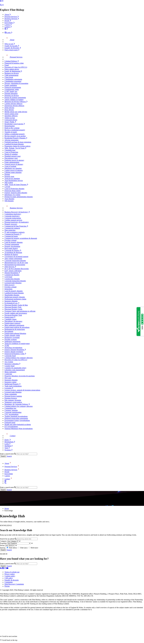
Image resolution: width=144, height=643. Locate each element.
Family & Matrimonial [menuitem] (12, 71)
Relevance (34, 548)
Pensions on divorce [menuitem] (11, 95)
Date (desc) (12, 548)
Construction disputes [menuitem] (12, 279)
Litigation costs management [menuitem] (14, 370)
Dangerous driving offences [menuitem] (14, 106)
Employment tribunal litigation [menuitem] (15, 333)
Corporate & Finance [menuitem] (12, 250)
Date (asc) (24, 548)
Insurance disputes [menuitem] (11, 301)
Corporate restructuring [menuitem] (12, 218)
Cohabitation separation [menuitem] (12, 81)
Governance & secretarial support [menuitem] (16, 256)
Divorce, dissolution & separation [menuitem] (16, 83)
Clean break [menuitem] (8, 77)
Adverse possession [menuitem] (11, 140)
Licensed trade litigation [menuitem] (12, 283)
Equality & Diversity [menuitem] (12, 48)
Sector (2, 545)
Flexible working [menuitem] (10, 339)
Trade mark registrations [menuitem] (13, 386)
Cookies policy (9, 576)
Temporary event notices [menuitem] (13, 402)
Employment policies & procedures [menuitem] (16, 327)
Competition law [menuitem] (10, 408)
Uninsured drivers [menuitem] (10, 120)
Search (9, 456)
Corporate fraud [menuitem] (10, 356)
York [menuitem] (6, 448)
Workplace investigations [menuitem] (13, 348)
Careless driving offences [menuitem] (13, 104)
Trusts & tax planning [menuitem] (12, 178)
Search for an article (7, 539)
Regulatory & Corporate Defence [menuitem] (16, 404)
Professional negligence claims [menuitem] (15, 299)
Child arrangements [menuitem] (11, 75)
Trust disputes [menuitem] (9, 199)
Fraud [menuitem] (6, 65)
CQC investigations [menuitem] (11, 414)
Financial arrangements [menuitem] (12, 87)
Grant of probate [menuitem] (10, 166)
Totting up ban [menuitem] (9, 118)
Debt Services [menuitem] (9, 267)
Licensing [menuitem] (8, 388)
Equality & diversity (11, 580)
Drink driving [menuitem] (9, 108)
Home (6, 509)
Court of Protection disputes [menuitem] (14, 189)
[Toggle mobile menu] (1, 1)
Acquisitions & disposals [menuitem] (13, 252)
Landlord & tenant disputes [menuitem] (14, 144)
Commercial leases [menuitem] (11, 236)
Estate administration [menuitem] (11, 162)
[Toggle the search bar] (5, 483)
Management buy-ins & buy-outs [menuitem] (16, 263)
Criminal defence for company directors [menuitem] (18, 358)
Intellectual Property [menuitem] (11, 384)
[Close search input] (3, 5)
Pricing (7, 586)
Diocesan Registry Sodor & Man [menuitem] (16, 305)
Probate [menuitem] (7, 174)
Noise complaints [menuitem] (10, 394)
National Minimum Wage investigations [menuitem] (18, 428)
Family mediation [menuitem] (10, 85)
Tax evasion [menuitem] (8, 362)
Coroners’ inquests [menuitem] (11, 410)
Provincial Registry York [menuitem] (13, 315)
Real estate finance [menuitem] (11, 248)
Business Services (10, 470)
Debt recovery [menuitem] (9, 285)
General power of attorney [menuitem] (13, 164)
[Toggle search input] (1, 5)
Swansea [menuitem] (7, 450)
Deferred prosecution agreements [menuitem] (16, 418)
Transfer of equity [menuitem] (10, 132)
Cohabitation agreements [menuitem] (13, 79)
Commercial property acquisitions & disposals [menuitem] (20, 238)
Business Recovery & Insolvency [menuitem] (16, 212)
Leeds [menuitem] (6, 444)
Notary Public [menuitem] (9, 122)
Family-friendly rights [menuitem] (12, 335)
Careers (7, 476)
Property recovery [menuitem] (10, 224)
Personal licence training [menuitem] (13, 396)
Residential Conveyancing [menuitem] (14, 124)
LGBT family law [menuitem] (10, 91)
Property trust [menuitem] (9, 176)
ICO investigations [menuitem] (11, 426)
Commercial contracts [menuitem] (12, 228)
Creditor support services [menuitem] (13, 220)
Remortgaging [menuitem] (9, 126)
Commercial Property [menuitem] (12, 234)
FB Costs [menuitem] (7, 378)
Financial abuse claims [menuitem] (12, 191)
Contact (7, 479)
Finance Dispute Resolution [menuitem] (14, 350)
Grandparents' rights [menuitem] (11, 89)
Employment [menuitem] (9, 317)
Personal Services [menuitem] (10, 17)
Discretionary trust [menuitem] (11, 158)
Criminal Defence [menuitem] (11, 61)
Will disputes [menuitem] (9, 201)
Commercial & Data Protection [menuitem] (15, 226)
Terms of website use (11, 572)
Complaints (8, 582)
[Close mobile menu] (2, 1)
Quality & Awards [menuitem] (11, 46)
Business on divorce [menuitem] (11, 73)
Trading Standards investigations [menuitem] (16, 416)
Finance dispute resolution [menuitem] (13, 352)
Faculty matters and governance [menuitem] (15, 313)
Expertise (3, 543)
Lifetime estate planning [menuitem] (12, 172)
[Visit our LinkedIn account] (1, 568)
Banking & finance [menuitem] (11, 254)
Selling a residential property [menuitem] (14, 134)
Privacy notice (9, 574)
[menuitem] (6, 29)
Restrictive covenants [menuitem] (12, 337)
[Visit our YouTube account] (7, 568)
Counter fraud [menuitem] (9, 366)
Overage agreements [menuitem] (11, 244)
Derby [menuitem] (6, 440)
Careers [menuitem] (7, 25)
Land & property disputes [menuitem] (13, 242)
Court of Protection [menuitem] (11, 152)
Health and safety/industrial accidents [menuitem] (17, 424)
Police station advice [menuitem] (11, 69)
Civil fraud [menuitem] (8, 277)
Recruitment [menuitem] (8, 331)
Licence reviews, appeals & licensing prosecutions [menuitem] (22, 390)
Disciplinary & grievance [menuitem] (13, 321)
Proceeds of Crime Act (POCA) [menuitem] (15, 67)
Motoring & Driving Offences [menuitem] (15, 102)
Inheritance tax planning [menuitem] (13, 168)
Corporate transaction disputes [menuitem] (15, 261)
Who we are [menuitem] (9, 44)
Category (3, 541)
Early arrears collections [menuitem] (12, 271)
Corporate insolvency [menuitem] (12, 216)
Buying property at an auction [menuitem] (15, 136)
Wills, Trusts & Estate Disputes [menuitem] (15, 185)
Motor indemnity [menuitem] (10, 372)
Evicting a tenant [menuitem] (10, 240)
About (6, 463)
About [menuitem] (6, 15)
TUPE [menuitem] (6, 346)
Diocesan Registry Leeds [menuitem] (13, 309)
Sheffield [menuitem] (7, 446)
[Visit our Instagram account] (5, 568)
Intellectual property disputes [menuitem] (14, 297)
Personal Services (10, 466)
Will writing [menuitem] (8, 182)
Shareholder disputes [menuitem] (11, 295)
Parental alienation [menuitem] (11, 93)
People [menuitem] (7, 21)
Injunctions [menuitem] (8, 289)
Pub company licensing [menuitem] (12, 400)
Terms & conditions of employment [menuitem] (17, 343)
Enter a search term (7, 454)
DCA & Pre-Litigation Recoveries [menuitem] (16, 269)
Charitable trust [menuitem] (9, 150)
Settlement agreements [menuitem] (12, 341)
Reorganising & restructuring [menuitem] (14, 265)
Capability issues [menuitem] (10, 319)
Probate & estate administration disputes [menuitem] (18, 197)
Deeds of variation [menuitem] (11, 154)
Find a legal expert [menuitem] (11, 50)
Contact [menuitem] (7, 27)
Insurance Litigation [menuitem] (11, 364)
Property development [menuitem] (12, 246)
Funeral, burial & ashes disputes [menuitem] (15, 193)
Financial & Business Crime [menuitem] (14, 354)
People (6, 472)
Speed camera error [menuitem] (11, 114)
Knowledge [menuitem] (8, 23)
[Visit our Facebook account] (3, 568)
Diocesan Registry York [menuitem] (12, 307)
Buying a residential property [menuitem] (14, 130)
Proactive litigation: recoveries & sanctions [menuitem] (19, 376)
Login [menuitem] (8, 33)
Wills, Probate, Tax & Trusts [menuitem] (14, 148)
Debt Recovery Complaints (14, 584)
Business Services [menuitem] (11, 19)
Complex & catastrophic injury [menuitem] (15, 368)
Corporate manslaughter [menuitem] (12, 412)
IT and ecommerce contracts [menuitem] (14, 232)
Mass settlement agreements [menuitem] (14, 325)
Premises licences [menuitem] (10, 398)
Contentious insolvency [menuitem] (12, 214)
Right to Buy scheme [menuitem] (11, 128)
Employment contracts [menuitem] (12, 323)
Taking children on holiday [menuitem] (14, 100)
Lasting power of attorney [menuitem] (13, 170)
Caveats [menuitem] (7, 187)
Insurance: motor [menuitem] (10, 382)
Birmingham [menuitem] (9, 442)
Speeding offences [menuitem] (11, 116)
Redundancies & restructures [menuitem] (14, 329)
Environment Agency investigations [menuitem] (17, 420)
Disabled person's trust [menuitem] (12, 156)
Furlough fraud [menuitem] (9, 422)
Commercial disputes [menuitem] (11, 275)
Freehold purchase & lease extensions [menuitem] (17, 142)
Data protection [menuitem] (9, 230)
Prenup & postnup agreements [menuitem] (15, 97)
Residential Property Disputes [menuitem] (15, 138)
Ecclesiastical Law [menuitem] (11, 303)
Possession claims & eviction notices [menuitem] (17, 146)
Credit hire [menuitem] (8, 374)
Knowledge (8, 474)
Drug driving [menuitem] (9, 110)
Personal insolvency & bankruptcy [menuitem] (16, 222)
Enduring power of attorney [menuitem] (14, 160)
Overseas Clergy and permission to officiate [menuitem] (19, 311)
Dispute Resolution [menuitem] (11, 273)
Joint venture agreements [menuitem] (13, 258)
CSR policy (8, 578)
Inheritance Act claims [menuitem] (12, 195)
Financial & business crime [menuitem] (14, 63)
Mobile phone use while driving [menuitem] (15, 112)
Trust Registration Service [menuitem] (13, 180)
